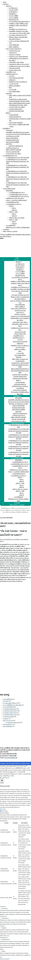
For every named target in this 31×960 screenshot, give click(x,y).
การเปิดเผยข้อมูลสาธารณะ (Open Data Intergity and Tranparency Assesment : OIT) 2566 (17, 173)
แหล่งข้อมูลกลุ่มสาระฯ (12, 74)
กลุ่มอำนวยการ (13, 52)
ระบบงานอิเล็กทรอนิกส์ (9, 188)
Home (4, 2)
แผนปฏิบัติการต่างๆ (11, 72)
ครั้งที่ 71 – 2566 (13, 212)
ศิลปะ (10, 87)
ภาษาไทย (11, 76)
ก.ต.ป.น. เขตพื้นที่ (13, 17)
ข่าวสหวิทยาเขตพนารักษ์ (9, 712)
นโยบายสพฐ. (9, 130)
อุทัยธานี (14, 210)
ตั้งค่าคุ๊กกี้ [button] (2, 777)
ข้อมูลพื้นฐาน (6, 128)
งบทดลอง (5, 718)
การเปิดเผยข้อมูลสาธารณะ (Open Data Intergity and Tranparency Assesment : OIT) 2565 (17, 178)
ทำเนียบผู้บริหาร (13, 12)
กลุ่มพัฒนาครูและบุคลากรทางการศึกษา (19, 66)
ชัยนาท (14, 208)
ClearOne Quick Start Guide (16, 111)
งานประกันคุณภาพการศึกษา (13, 153)
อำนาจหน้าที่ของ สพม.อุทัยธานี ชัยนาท (19, 21)
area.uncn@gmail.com (11, 757)
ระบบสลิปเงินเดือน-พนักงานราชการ (18, 194)
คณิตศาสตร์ (12, 80)
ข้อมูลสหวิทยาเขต (14, 19)
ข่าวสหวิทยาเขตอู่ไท (8, 716)
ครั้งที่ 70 (11, 206)
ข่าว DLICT (6, 701)
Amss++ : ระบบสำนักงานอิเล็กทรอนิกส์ (16, 200)
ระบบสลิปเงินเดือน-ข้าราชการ (17, 192)
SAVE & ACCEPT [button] (5, 959)
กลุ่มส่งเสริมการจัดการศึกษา (16, 62)
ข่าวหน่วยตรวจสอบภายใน (13, 722)
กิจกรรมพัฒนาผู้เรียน (14, 91)
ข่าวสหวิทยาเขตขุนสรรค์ (9, 709)
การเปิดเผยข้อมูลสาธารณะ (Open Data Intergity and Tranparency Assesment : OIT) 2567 (17, 167)
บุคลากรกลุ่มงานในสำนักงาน (13, 48)
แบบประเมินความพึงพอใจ (16, 122)
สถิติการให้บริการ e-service (10, 231)
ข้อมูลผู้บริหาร (12, 13)
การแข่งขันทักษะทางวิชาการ (13, 204)
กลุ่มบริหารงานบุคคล (14, 54)
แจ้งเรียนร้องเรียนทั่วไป (15, 116)
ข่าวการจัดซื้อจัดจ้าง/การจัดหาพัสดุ (12, 705)
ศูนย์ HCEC (9, 144)
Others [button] (2, 949)
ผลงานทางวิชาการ (8, 724)
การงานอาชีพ (12, 89)
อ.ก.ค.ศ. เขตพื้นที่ (13, 15)
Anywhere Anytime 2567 (12, 140)
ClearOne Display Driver (15, 109)
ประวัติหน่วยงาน (13, 8)
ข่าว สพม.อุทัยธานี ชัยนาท (10, 703)
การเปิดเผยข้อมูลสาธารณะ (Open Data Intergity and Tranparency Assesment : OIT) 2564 (17, 184)
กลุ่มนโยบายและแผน (14, 50)
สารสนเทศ (6, 229)
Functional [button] (3, 906)
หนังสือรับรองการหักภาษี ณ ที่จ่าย (15, 198)
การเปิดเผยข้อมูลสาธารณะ (10, 155)
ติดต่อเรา (8, 113)
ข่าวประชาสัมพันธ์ (8, 707)
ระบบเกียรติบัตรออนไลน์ (12, 202)
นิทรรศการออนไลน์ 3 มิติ (12, 151)
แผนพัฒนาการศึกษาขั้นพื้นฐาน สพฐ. (18, 23)
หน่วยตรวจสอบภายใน (15, 70)
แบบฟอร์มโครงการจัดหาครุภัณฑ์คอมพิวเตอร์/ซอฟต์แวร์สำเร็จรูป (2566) (20, 364)
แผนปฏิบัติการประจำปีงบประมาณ (18, 29)
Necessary (5, 811)
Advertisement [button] (4, 937)
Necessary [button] (3, 809)
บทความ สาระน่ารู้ (8, 720)
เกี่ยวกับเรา (6, 4)
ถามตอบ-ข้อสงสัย (13, 114)
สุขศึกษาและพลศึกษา (14, 85)
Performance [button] (3, 916)
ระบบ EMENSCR (10, 225)
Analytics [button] (2, 926)
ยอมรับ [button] (7, 777)
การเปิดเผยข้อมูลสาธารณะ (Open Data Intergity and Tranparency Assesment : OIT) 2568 (17, 161)
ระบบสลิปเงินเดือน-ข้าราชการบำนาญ (19, 196)
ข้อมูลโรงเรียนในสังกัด (12, 138)
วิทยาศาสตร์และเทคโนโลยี (16, 78)
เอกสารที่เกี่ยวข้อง (7, 726)
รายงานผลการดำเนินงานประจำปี (17, 35)
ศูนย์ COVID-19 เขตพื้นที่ (12, 142)
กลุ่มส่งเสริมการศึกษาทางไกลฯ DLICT (19, 64)
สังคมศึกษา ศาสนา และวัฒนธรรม (18, 81)
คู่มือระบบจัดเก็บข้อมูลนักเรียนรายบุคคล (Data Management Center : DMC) (20, 370)
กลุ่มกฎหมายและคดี (14, 68)
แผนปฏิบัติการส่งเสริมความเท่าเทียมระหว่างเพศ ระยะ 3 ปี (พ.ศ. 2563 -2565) (20, 291)
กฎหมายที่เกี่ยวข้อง (14, 45)
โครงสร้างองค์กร (13, 10)
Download (9, 93)
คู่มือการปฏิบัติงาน (14, 47)
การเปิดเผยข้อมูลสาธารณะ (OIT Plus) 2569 (17, 157)
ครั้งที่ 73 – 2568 (13, 219)
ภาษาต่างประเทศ (13, 83)
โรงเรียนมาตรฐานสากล (12, 148)
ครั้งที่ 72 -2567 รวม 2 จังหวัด (16, 217)
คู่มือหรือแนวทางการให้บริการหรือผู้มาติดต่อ (18, 227)
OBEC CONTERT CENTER (13, 149)
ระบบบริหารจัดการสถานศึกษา (17, 107)
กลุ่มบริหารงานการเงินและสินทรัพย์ (18, 56)
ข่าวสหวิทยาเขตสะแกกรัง (10, 714)
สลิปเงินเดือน (9, 190)
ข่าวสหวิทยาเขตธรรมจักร (10, 710)
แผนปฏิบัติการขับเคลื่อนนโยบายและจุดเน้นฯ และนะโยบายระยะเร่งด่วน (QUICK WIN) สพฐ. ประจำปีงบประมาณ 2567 (18, 134)
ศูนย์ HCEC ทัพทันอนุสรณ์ (16, 146)
